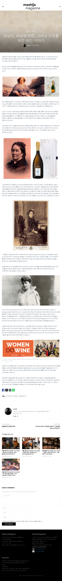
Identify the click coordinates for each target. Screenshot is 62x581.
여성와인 (15, 396)
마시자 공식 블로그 (40, 551)
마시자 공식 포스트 (40, 549)
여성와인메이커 (22, 396)
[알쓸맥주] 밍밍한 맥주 (8, 426)
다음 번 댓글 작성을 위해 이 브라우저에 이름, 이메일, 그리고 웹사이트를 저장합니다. (22, 521)
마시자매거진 (9, 396)
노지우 (28, 45)
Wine (33, 31)
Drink (28, 31)
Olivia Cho (5, 456)
